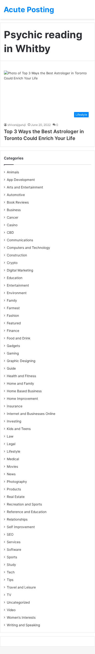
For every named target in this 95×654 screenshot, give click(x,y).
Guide (11, 368)
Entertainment (18, 285)
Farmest (13, 308)
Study (11, 565)
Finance (13, 331)
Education (14, 278)
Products (14, 489)
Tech (11, 572)
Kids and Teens (19, 429)
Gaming (13, 353)
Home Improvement (22, 399)
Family (12, 300)
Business (14, 210)
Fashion (13, 316)
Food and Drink (18, 338)
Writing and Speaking (23, 625)
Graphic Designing (21, 361)
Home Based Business (24, 391)
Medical (13, 459)
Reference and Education (27, 512)
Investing (14, 421)
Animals (13, 172)
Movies (12, 466)
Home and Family (20, 383)
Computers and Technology (28, 248)
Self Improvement (21, 527)
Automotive (16, 195)
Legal (11, 444)
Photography (17, 482)
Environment (17, 293)
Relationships (17, 519)
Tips (10, 580)
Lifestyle (13, 451)
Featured (14, 323)
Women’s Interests (21, 617)
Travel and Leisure (21, 587)
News (11, 474)
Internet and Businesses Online (31, 414)
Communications (20, 240)
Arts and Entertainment (25, 187)
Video (11, 610)
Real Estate (16, 497)
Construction (17, 255)
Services (13, 542)
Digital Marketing (20, 270)
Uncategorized (18, 602)
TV (9, 595)
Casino (12, 225)
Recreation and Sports (24, 504)
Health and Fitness (21, 376)
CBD (10, 232)
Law (10, 436)
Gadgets (13, 346)
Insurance (14, 406)
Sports (12, 557)
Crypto (12, 263)
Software (14, 549)
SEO (10, 534)
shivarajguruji (17, 125)
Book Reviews (18, 202)
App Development (21, 180)
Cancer (12, 217)
